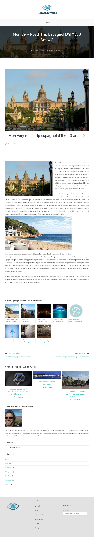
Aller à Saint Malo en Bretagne (47, 383)
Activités (7, 459)
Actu (6, 463)
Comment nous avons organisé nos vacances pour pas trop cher (75, 394)
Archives (66, 510)
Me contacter (67, 505)
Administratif (9, 467)
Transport (8, 480)
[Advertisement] (47, 155)
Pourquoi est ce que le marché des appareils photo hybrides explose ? (18, 391)
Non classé (8, 476)
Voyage (7, 484)
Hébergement (9, 472)
